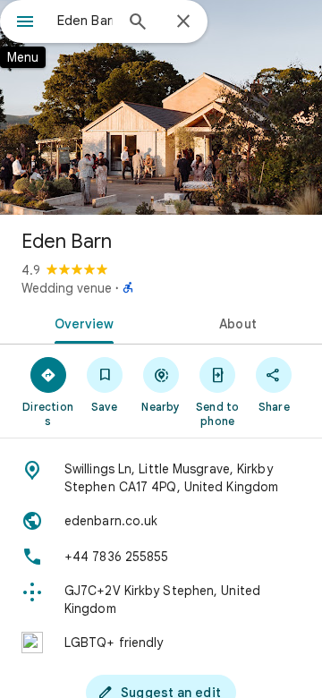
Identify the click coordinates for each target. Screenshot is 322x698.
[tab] (81, 322)
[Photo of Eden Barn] (161, 107)
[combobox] (85, 20)
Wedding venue (66, 288)
